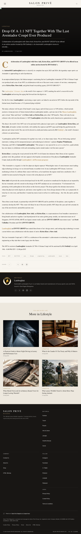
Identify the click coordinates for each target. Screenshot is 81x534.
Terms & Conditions (47, 503)
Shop (4, 468)
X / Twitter (45, 468)
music (60, 256)
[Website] (30, 290)
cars (25, 256)
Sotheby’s (61, 130)
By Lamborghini (7, 51)
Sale (67, 256)
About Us (5, 463)
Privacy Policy (46, 493)
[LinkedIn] (27, 264)
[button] (5, 3)
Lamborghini (6, 228)
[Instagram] (15, 290)
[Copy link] (9, 264)
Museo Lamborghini (69, 112)
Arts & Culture (46, 430)
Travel (44, 420)
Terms (22, 524)
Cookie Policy (46, 498)
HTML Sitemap (7, 473)
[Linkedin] (26, 290)
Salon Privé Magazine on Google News (21, 513)
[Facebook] (22, 264)
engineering (41, 256)
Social (44, 446)
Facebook (45, 463)
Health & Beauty (46, 441)
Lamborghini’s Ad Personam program (35, 160)
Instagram (45, 458)
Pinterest (44, 473)
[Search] (77, 4)
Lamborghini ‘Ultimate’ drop (14, 91)
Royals (44, 425)
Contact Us (6, 458)
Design (32, 256)
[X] (18, 264)
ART (9, 256)
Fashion (44, 415)
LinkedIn (44, 478)
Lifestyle (6, 26)
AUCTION (17, 256)
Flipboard (45, 483)
